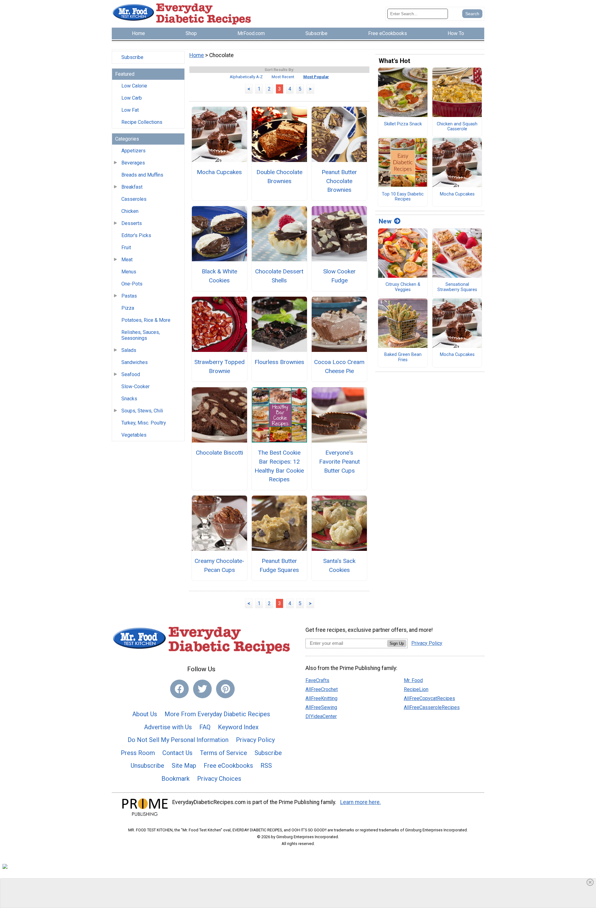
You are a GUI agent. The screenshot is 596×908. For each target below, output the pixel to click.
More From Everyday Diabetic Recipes (217, 714)
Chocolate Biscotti (219, 452)
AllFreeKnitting (321, 698)
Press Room (138, 753)
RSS (266, 765)
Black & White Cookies (219, 276)
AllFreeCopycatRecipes (429, 698)
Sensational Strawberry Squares (457, 287)
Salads (128, 350)
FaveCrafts (317, 680)
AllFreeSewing (321, 707)
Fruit (126, 247)
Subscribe (132, 57)
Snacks (129, 399)
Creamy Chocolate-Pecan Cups (219, 565)
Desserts (131, 223)
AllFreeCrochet (321, 689)
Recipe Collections (141, 122)
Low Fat (130, 110)
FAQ (204, 727)
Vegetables (134, 435)
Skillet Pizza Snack (403, 124)
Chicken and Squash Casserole (457, 127)
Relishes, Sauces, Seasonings (140, 335)
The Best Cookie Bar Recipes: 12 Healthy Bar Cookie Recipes (279, 466)
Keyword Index (238, 727)
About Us (144, 714)
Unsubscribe (147, 765)
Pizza (127, 308)
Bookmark (175, 778)
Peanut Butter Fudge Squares (279, 565)
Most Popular (316, 76)
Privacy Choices (219, 778)
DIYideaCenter (321, 716)
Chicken (129, 211)
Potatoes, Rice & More (145, 320)
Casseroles (134, 199)
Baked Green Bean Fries (403, 357)
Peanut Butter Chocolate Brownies (339, 181)
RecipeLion (416, 689)
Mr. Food (413, 680)
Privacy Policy (255, 740)
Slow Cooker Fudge (339, 276)
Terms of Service (223, 753)
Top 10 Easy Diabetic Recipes (403, 197)
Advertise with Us (168, 727)
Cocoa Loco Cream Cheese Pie (339, 366)
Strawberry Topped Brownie (219, 366)
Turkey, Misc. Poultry (143, 423)
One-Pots (131, 284)
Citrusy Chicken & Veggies (403, 287)
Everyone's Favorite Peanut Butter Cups (339, 461)
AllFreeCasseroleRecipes (432, 707)
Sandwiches (134, 362)
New (385, 221)
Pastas (129, 296)
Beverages (133, 163)
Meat (127, 260)
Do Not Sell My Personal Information (178, 740)
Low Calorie (134, 86)
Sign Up (397, 643)
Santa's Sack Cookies (339, 565)
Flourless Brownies (279, 362)
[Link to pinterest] (225, 689)
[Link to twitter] (202, 689)
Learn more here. (360, 802)
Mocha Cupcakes (219, 172)
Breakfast (131, 187)
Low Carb (131, 98)
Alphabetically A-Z (246, 76)
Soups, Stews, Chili (142, 411)
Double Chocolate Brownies (279, 177)
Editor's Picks (136, 235)
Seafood (130, 374)
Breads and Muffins (142, 175)
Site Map (184, 765)
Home (196, 55)
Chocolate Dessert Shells (279, 276)
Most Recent (283, 76)
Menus (128, 272)
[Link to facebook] (179, 689)
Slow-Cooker (135, 386)
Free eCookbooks (228, 765)
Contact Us (177, 753)
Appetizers (133, 151)
